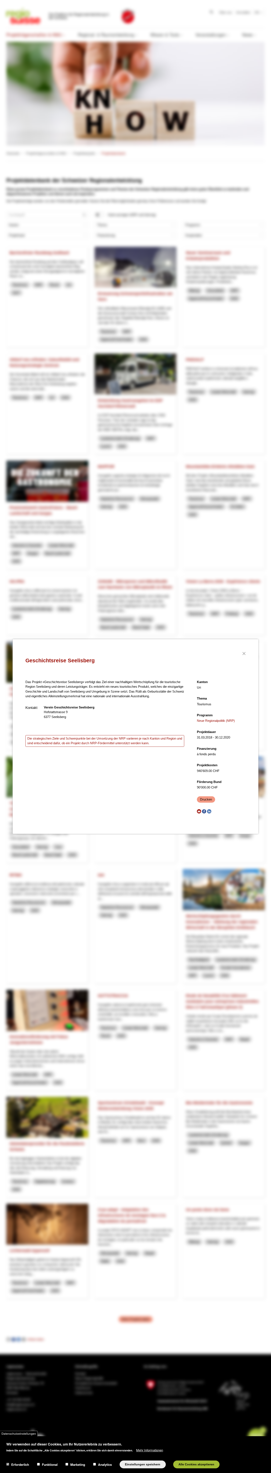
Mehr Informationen (149, 1450)
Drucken (206, 799)
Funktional (50, 1464)
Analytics (105, 1464)
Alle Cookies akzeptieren (196, 1464)
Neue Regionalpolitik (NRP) (216, 720)
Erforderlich (20, 1464)
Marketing (77, 1464)
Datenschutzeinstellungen (18, 1434)
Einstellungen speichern (142, 1464)
